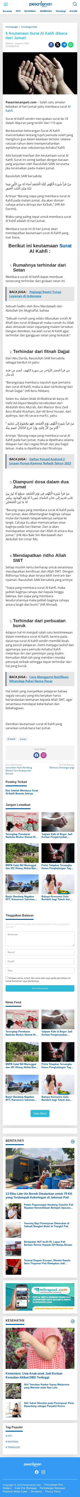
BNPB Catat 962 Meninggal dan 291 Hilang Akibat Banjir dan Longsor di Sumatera (22, 867)
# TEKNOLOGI (13, 1447)
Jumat (23, 739)
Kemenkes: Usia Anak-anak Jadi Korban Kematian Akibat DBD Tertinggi (34, 1375)
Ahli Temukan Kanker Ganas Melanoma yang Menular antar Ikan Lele (46, 1386)
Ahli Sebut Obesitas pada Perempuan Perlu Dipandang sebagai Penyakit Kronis (49, 1404)
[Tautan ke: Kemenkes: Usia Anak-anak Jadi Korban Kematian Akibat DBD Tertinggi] (40, 1348)
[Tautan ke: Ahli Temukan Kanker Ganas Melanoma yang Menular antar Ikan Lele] (13, 1391)
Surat (65, 246)
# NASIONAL (12, 1441)
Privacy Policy (53, 1491)
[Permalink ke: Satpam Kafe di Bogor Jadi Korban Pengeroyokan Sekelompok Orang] (58, 821)
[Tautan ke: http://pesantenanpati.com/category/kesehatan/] (73, 1321)
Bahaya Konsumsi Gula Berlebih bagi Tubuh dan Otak (55, 898)
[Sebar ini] (51, 45)
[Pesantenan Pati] (41, 4)
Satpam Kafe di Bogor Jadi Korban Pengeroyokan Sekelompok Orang (56, 836)
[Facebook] (36, 755)
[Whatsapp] (70, 45)
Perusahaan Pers (53, 1484)
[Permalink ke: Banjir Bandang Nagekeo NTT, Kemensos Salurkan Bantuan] (22, 884)
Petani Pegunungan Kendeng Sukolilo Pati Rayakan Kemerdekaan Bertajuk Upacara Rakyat (48, 1206)
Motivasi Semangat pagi (61, 766)
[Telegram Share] (64, 45)
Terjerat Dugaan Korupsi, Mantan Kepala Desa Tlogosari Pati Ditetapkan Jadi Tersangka (47, 1262)
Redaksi (7, 1488)
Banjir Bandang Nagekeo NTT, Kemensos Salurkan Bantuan (20, 898)
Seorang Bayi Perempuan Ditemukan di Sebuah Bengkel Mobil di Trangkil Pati (46, 1225)
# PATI (9, 1435)
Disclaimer (36, 1491)
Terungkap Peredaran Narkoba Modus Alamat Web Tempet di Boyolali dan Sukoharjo (22, 836)
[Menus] (6, 4)
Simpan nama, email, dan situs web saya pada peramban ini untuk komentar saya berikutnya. (38, 979)
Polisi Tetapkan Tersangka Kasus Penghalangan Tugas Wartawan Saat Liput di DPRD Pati (57, 867)
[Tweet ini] (57, 45)
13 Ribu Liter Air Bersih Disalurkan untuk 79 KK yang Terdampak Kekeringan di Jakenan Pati (39, 1195)
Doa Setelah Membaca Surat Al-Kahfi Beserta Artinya (22, 792)
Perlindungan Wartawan (52, 1488)
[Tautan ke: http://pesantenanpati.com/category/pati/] (73, 1141)
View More (40, 1113)
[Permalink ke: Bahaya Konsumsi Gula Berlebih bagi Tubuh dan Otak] (58, 884)
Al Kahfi (11, 739)
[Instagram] (44, 755)
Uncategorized (12, 46)
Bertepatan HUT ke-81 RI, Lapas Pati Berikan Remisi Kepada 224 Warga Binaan (48, 1243)
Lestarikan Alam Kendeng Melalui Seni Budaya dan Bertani (19, 769)
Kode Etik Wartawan (26, 1488)
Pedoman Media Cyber (15, 1491)
